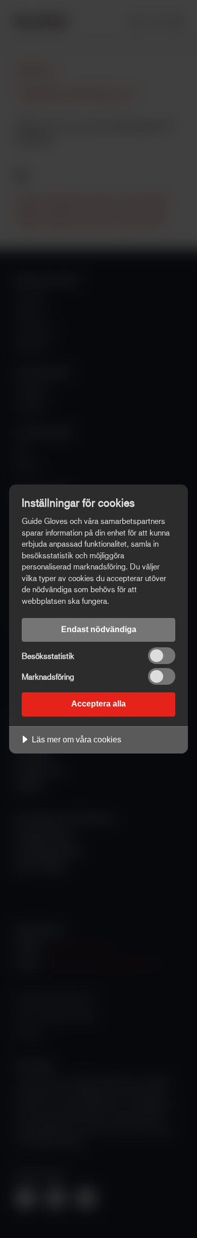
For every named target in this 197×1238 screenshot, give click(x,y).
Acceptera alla (98, 703)
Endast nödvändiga (98, 629)
